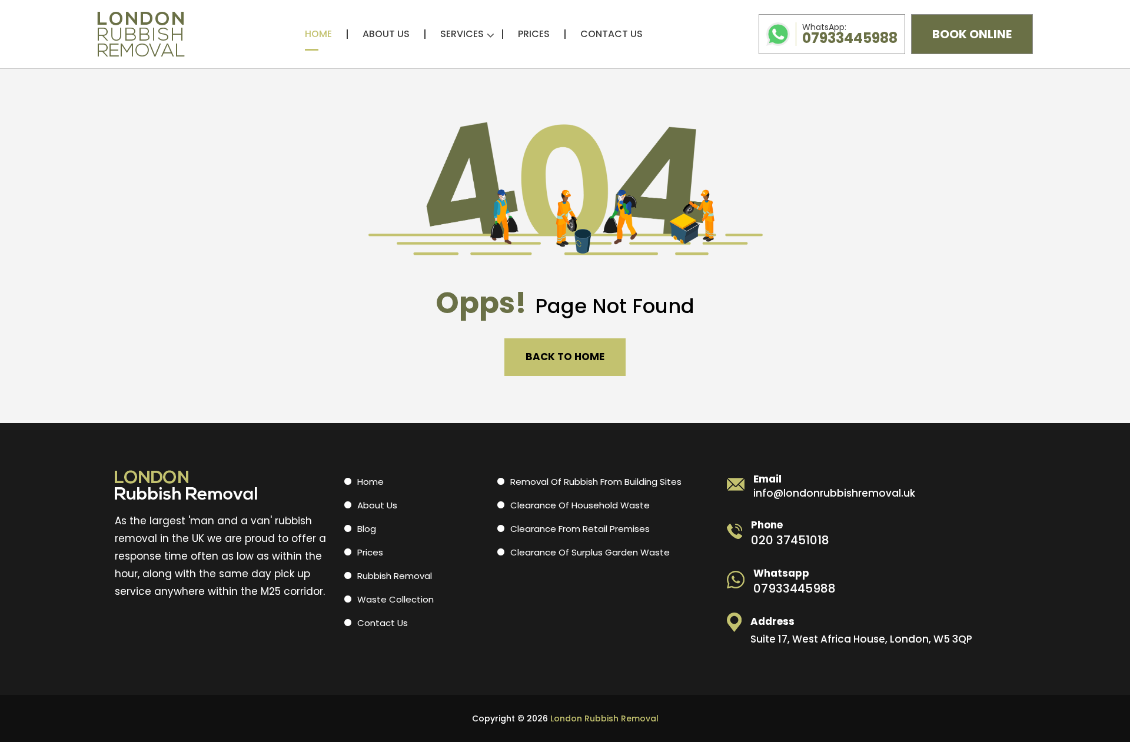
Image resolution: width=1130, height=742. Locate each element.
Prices (534, 34)
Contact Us (611, 34)
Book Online (972, 34)
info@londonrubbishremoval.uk (834, 493)
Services (462, 34)
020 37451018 (790, 540)
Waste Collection (395, 599)
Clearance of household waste (580, 505)
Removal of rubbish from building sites (596, 481)
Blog (366, 529)
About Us (386, 34)
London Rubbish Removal (604, 718)
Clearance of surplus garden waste (590, 552)
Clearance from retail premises (580, 529)
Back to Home (565, 357)
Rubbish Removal (394, 576)
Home (318, 34)
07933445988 (850, 34)
